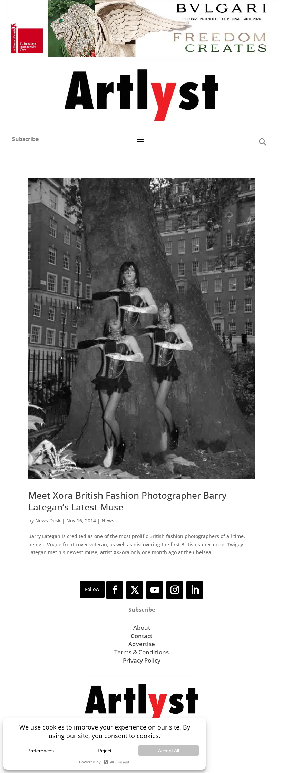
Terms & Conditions (141, 652)
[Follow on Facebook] (114, 590)
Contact (141, 636)
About (141, 628)
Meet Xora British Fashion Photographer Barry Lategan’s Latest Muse (127, 501)
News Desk (48, 520)
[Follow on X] (134, 590)
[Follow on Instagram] (174, 590)
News (107, 520)
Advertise (141, 644)
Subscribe (25, 139)
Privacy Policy (141, 660)
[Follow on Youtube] (154, 590)
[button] (262, 142)
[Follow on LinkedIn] (194, 590)
